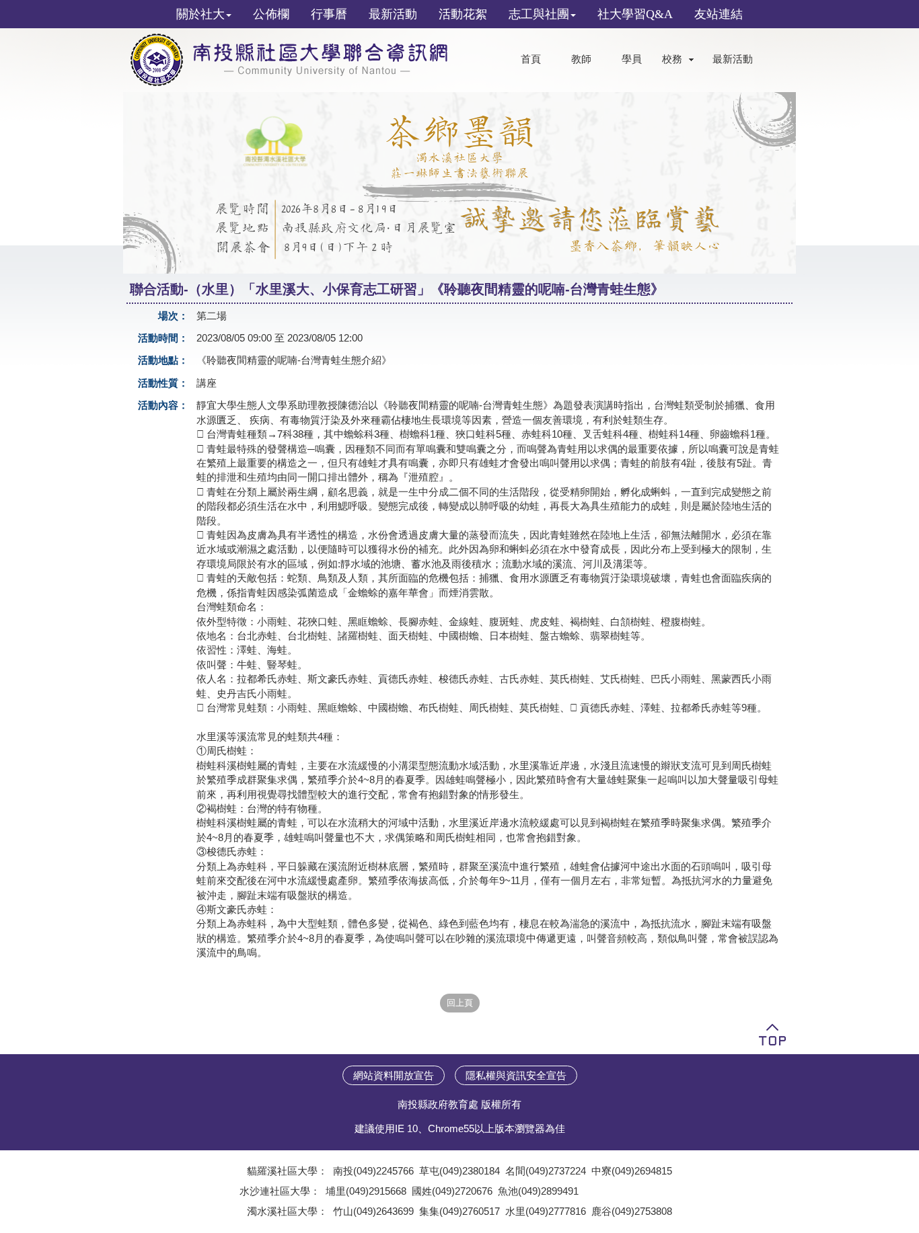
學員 (632, 59)
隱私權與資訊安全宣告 (516, 1075)
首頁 (531, 59)
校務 (672, 59)
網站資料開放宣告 (393, 1075)
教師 (581, 59)
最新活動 (732, 59)
